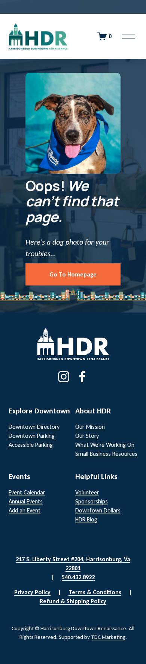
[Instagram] (64, 377)
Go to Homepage (73, 274)
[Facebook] (82, 377)
